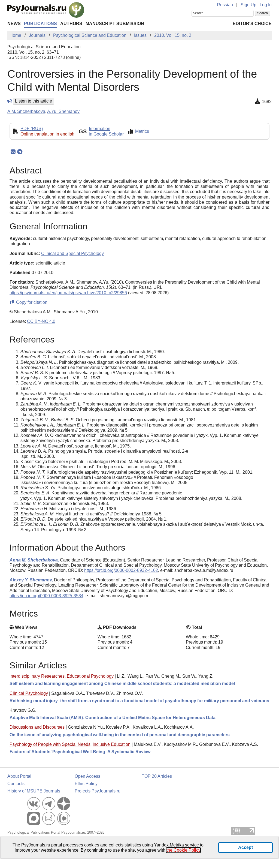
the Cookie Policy (183, 850)
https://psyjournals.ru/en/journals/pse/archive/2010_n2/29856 (68, 292)
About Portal (19, 776)
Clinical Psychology (29, 693)
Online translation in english (47, 134)
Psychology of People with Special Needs (50, 744)
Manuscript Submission (115, 23)
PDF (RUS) (31, 128)
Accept (245, 847)
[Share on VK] (13, 152)
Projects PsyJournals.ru (97, 791)
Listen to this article (33, 101)
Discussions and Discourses (37, 727)
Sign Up (248, 4)
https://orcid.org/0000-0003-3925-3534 (46, 595)
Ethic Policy (86, 783)
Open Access (87, 776)
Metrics (142, 131)
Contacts (16, 783)
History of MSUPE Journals (33, 791)
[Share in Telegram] (19, 152)
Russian (225, 4)
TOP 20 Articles (157, 776)
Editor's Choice (252, 23)
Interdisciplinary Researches (37, 676)
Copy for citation (31, 302)
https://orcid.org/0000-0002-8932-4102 (121, 570)
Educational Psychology (90, 676)
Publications (40, 23)
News (14, 23)
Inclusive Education (112, 744)
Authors (71, 23)
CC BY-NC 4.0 (41, 321)
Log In (266, 4)
